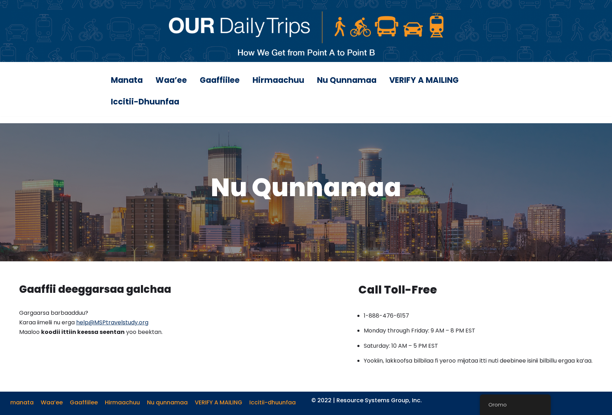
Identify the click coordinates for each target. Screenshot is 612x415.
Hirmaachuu (278, 80)
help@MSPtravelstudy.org (112, 322)
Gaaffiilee (220, 80)
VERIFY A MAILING (424, 80)
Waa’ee (171, 80)
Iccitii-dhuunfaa (145, 101)
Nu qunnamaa (346, 80)
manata (127, 80)
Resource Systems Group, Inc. (379, 400)
